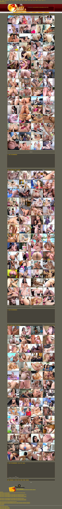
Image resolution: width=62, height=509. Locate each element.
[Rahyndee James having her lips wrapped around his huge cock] (49, 334)
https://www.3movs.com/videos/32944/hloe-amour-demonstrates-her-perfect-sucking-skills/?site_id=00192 (12, 492)
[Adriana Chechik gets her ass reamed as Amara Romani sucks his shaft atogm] (37, 352)
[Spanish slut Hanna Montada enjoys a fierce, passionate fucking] (37, 379)
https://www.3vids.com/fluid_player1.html (4, 508)
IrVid (45, 7)
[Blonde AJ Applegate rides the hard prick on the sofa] (49, 113)
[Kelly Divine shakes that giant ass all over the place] (25, 388)
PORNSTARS (40, 12)
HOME (16, 12)
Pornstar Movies (41, 7)
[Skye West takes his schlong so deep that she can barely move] (25, 379)
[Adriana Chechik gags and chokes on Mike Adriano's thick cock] (13, 433)
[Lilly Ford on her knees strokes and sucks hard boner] (25, 86)
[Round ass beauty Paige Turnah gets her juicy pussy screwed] (13, 149)
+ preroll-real (25, 0)
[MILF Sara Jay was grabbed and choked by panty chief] (13, 113)
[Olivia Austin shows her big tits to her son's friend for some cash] (25, 406)
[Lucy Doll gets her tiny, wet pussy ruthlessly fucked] (49, 179)
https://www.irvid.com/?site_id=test (4, 501)
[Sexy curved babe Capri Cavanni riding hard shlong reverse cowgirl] (37, 122)
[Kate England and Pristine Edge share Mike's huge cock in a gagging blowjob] (37, 397)
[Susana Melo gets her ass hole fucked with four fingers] (25, 442)
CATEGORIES (34, 12)
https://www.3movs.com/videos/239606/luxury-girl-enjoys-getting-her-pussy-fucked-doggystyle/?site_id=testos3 (13, 496)
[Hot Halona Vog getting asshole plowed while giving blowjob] (25, 113)
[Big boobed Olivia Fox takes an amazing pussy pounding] (13, 370)
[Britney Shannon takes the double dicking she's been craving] (13, 334)
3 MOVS (22, 12)
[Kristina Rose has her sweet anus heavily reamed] (13, 95)
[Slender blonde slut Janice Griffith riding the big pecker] (13, 379)
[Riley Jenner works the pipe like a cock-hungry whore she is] (25, 179)
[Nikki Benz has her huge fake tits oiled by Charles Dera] (25, 334)
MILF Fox (38, 7)
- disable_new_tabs (6, 0)
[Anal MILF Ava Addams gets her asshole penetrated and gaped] (49, 379)
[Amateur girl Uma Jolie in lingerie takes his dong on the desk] (49, 188)
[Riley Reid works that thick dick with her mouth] (49, 388)
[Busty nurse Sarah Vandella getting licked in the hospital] (13, 86)
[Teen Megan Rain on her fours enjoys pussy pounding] (25, 424)
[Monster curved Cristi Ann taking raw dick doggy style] (13, 388)
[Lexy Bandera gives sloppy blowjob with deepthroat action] (49, 415)
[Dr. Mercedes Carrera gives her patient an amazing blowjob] (49, 397)
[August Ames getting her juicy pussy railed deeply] (37, 415)
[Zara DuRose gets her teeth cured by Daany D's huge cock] (37, 188)
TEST (47, 7)
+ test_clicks (13, 0)
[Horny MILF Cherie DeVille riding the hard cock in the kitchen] (25, 397)
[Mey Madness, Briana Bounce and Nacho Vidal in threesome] (49, 86)
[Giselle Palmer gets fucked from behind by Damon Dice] (25, 433)
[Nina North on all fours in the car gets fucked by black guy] (13, 104)
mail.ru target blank (2, 1)
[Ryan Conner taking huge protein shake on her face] (49, 343)
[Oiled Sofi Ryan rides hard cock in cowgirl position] (13, 131)
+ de (0, 0)
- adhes (22, 0)
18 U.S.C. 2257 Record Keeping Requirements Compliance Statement (26, 489)
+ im (44, 0)
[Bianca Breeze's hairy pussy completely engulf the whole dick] (49, 104)
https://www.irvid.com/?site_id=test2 (12, 501)
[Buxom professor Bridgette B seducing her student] (25, 415)
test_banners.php (2, 504)
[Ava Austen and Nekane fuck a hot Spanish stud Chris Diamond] (37, 179)
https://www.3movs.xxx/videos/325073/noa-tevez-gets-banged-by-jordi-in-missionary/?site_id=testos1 (12, 498)
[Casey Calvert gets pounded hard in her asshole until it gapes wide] (49, 442)
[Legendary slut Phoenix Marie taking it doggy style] (37, 131)
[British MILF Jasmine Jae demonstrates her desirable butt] (37, 370)
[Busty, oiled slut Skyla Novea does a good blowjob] (37, 343)
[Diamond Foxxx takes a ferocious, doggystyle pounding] (49, 433)
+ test (10, 0)
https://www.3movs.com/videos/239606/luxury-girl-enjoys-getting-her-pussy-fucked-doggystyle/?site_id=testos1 (13, 494)
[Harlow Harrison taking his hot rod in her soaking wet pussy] (37, 95)
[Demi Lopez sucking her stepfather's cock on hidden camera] (49, 370)
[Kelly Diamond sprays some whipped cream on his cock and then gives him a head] (13, 397)
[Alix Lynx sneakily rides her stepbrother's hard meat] (25, 188)
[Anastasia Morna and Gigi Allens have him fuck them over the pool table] (25, 149)
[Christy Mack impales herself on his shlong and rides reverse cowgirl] (37, 388)
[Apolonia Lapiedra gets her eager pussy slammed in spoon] (37, 424)
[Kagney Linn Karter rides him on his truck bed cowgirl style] (37, 104)
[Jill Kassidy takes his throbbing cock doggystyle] (49, 95)
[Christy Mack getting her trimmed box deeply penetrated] (25, 122)
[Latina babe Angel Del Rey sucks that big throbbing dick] (37, 442)
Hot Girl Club (34, 7)
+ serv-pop (39, 0)
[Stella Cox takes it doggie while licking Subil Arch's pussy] (37, 361)
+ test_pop (16, 0)
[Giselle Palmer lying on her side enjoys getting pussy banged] (13, 179)
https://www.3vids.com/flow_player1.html (4, 507)
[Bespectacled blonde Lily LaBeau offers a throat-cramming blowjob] (13, 352)
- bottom (37, 0)
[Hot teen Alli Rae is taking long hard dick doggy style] (49, 352)
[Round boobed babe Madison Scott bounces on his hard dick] (13, 406)
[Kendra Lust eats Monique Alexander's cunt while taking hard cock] (13, 188)
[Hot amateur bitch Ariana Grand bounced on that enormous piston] (25, 104)
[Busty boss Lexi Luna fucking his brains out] (25, 370)
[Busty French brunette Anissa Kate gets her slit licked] (37, 140)
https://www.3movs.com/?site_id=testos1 (5, 493)
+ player (34, 0)
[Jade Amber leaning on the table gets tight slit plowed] (49, 424)
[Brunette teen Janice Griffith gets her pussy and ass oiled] (49, 131)
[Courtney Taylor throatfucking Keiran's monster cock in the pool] (13, 361)
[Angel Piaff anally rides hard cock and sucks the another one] (37, 433)
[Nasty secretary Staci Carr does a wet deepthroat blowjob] (49, 361)
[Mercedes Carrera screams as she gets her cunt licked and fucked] (25, 343)
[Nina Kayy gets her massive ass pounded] (25, 352)
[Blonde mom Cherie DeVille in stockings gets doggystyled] (37, 113)
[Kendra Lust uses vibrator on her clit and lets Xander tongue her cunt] (13, 442)
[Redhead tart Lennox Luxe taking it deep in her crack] (37, 149)
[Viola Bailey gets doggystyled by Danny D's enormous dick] (13, 140)
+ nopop (42, 0)
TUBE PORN (28, 12)
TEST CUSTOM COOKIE (3, 3)
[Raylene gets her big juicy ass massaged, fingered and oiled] (49, 122)
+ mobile (3, 0)
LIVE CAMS (46, 12)
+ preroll (29, 0)
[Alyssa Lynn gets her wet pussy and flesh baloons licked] (37, 406)
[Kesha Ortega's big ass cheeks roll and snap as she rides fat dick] (49, 149)
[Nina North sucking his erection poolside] (37, 86)
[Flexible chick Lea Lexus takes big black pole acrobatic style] (37, 334)
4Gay (31, 482)
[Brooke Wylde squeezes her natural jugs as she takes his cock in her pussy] (13, 122)
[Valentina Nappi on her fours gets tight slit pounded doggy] (13, 424)
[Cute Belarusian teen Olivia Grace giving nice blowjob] (25, 361)
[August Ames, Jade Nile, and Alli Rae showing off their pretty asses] (25, 95)
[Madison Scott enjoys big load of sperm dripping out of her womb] (25, 131)
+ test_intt (20, 0)
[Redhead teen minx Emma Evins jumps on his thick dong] (13, 343)
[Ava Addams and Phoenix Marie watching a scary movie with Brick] (25, 140)
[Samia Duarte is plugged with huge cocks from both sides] (49, 140)
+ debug (31, 0)
